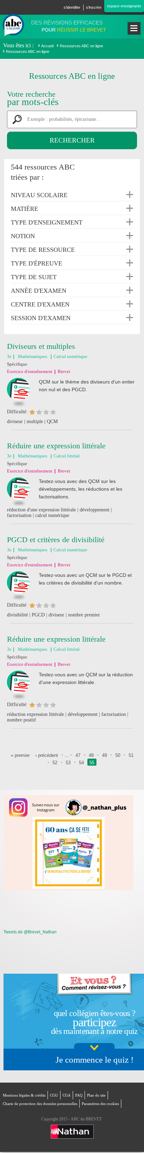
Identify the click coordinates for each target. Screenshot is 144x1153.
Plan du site (96, 1095)
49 (104, 755)
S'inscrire (93, 7)
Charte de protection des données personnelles (40, 1104)
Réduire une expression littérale (56, 445)
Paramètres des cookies (100, 1104)
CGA (67, 1095)
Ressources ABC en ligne (81, 46)
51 (131, 755)
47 (77, 755)
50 (117, 755)
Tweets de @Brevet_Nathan (30, 932)
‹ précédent (46, 755)
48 (91, 755)
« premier (20, 755)
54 (81, 762)
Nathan (72, 1132)
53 (68, 762)
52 (54, 762)
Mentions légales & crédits (24, 1095)
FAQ (78, 1095)
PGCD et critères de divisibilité (56, 539)
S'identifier (72, 7)
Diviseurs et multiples (41, 346)
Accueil (47, 46)
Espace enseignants (124, 6)
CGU (54, 1095)
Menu (134, 28)
